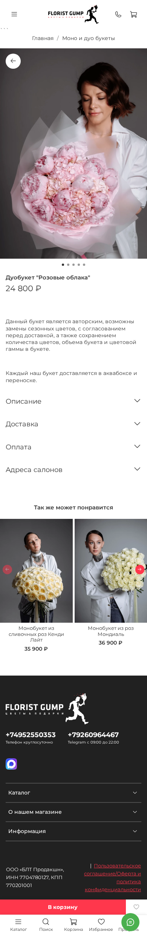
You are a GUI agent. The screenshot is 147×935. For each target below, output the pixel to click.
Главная (43, 38)
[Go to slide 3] (73, 265)
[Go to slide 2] (68, 265)
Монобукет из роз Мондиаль (111, 631)
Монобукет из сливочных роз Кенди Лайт (36, 634)
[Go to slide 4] (79, 265)
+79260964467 (93, 734)
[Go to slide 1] (63, 265)
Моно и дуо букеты (88, 38)
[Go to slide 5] (84, 265)
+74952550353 (31, 734)
